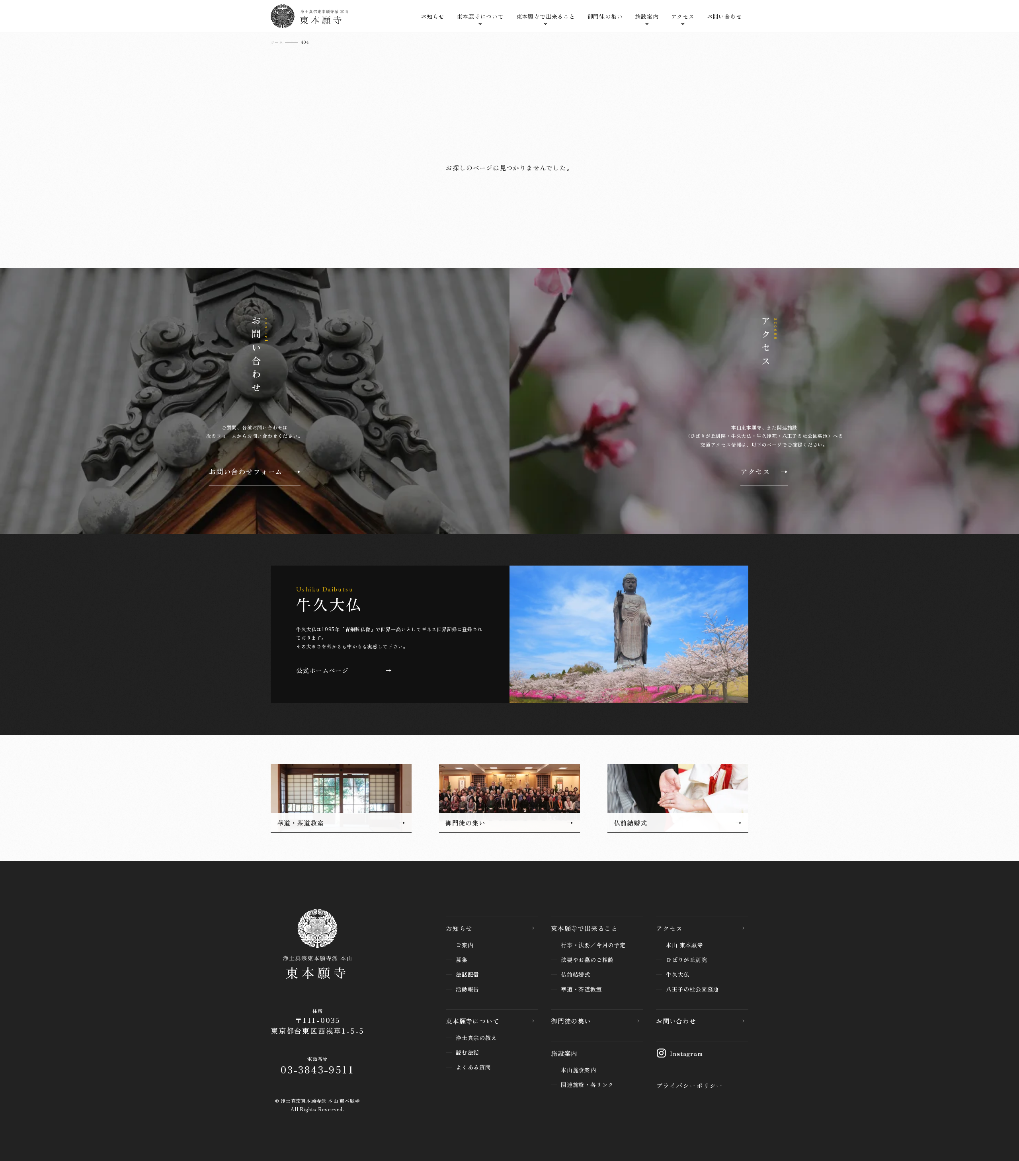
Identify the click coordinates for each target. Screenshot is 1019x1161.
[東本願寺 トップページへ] (317, 945)
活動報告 (467, 989)
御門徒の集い (605, 16)
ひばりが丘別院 (686, 960)
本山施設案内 (578, 1070)
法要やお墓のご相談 (587, 960)
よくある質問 (473, 1067)
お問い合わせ (724, 16)
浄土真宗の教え (476, 1038)
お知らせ (432, 16)
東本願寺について (472, 1021)
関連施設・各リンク (587, 1085)
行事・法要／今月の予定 (593, 945)
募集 (462, 960)
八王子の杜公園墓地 (692, 989)
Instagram (686, 1053)
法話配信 (467, 974)
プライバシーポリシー (689, 1085)
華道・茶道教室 (581, 989)
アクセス (669, 928)
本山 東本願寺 (684, 945)
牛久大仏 (677, 974)
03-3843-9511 (317, 1069)
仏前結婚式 (575, 974)
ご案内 (464, 945)
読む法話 (467, 1052)
